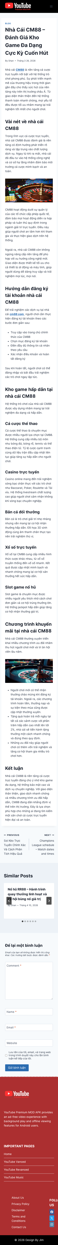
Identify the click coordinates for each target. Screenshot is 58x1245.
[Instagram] (51, 1224)
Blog (8, 23)
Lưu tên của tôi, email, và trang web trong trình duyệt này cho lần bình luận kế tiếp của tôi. (30, 1055)
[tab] (22, 921)
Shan (11, 60)
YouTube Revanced (16, 1169)
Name (12, 1011)
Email (11, 1027)
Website (12, 1043)
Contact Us (19, 1227)
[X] (51, 1218)
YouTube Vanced (15, 1161)
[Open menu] (51, 6)
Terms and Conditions (18, 1218)
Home (8, 1154)
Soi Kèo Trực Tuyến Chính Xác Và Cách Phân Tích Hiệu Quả (15, 844)
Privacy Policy (20, 1204)
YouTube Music (14, 1177)
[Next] (49, 901)
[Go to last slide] (9, 901)
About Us (18, 1197)
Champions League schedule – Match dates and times (43, 844)
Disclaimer (18, 1210)
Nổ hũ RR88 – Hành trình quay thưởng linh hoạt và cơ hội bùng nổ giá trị (27, 894)
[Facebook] (51, 1212)
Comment (14, 965)
